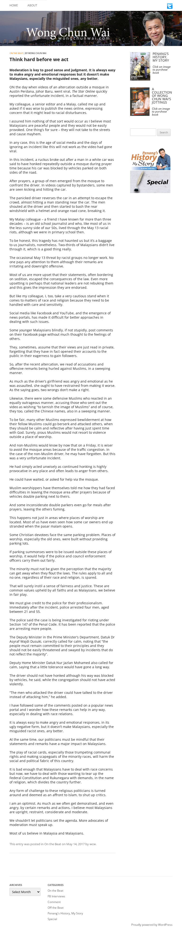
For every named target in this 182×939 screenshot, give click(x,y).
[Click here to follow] (170, 7)
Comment (54, 902)
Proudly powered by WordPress (152, 925)
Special (52, 919)
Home (13, 5)
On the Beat (16, 53)
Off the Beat (56, 908)
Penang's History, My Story (65, 913)
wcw (93, 844)
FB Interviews (56, 896)
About (32, 5)
